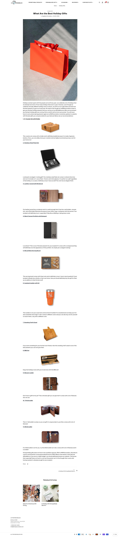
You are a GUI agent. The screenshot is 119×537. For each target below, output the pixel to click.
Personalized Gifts (51, 2)
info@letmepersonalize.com (17, 526)
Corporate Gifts (87, 2)
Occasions (64, 2)
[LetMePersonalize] (17, 2)
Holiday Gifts (62, 5)
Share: (24, 464)
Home (55, 5)
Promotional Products (35, 2)
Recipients (75, 2)
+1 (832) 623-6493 (15, 525)
